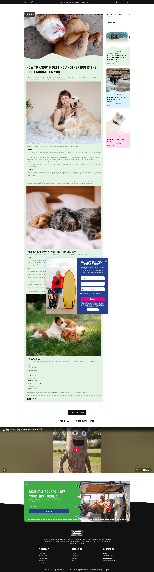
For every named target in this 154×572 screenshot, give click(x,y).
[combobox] (83, 289)
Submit (92, 299)
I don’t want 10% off (93, 310)
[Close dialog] (106, 260)
